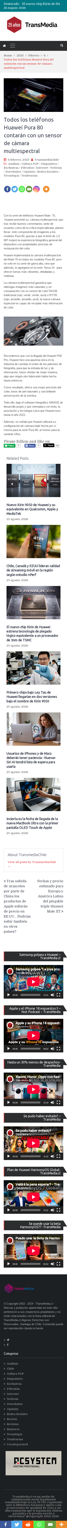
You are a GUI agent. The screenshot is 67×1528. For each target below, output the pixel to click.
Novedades (13, 171)
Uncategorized (17, 1444)
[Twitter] (14, 187)
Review (12, 1419)
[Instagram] (36, 187)
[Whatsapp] (22, 187)
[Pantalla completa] (58, 995)
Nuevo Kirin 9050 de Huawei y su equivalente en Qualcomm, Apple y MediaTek (32, 509)
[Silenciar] (52, 995)
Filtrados (27, 167)
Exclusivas (11, 167)
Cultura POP (30, 164)
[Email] (29, 187)
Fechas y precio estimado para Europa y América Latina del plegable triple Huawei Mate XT (50, 896)
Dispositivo (49, 164)
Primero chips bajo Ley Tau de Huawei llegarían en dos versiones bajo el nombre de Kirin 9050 (32, 696)
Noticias (56, 167)
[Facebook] (7, 187)
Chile (10, 1368)
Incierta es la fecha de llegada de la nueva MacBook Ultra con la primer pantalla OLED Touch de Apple (32, 823)
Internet (42, 167)
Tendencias (29, 175)
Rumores (13, 1429)
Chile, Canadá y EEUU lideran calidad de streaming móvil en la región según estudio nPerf (33, 570)
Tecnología (11, 175)
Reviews (13, 1424)
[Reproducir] (8, 995)
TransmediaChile (47, 159)
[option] (42, 4)
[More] (46, 187)
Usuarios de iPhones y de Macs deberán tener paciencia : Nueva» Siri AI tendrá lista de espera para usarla (31, 759)
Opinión (29, 171)
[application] (33, 982)
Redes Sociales (47, 171)
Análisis (13, 164)
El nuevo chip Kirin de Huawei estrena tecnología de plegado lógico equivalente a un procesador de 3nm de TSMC (32, 633)
